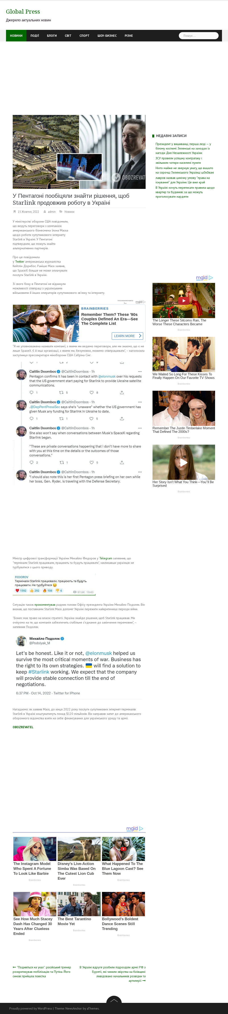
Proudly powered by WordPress (30, 1008)
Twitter (19, 262)
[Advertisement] (114, 75)
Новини (16, 36)
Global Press (23, 11)
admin (52, 212)
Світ (68, 36)
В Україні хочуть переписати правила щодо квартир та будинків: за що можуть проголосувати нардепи (185, 192)
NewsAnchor (73, 1008)
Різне (129, 36)
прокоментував (45, 605)
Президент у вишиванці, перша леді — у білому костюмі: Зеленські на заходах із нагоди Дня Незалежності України (183, 148)
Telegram (106, 558)
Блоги (52, 36)
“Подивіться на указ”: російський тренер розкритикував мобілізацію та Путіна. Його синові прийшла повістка (42, 971)
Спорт (84, 36)
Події (35, 36)
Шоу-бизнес (107, 36)
